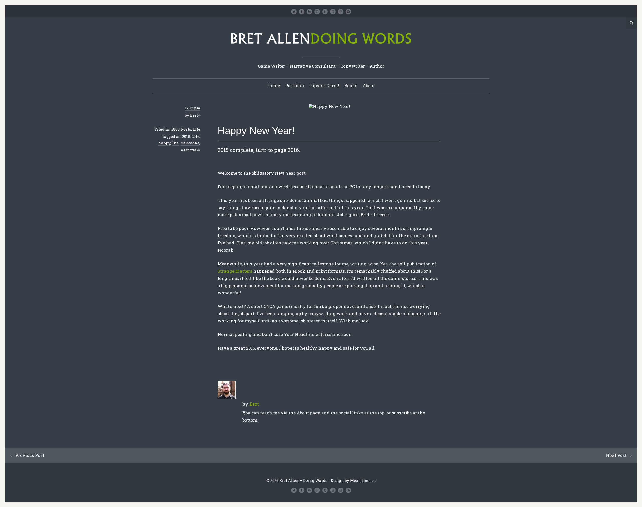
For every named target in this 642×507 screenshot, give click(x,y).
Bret (194, 115)
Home (273, 85)
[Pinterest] (317, 11)
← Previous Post (27, 455)
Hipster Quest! (324, 85)
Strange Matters (235, 271)
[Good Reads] (333, 11)
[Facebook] (301, 11)
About (369, 85)
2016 (195, 136)
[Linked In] (309, 11)
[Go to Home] (321, 45)
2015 (186, 136)
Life (196, 129)
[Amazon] (340, 11)
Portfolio (294, 85)
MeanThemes (363, 480)
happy (164, 142)
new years (190, 149)
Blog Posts (181, 129)
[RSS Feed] (348, 11)
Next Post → (619, 455)
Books (350, 85)
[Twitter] (294, 11)
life (175, 142)
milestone (189, 142)
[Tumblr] (325, 11)
